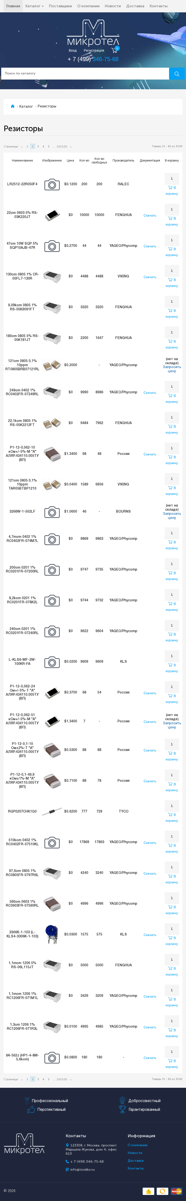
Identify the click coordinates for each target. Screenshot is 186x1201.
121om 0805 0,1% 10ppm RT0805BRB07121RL (22, 365)
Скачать (150, 215)
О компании (88, 6)
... (54, 146)
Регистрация (94, 50)
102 (64, 146)
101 (59, 146)
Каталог (26, 106)
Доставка (135, 6)
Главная (14, 5)
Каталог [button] (33, 6)
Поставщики (60, 6)
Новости (113, 6)
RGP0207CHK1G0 (22, 811)
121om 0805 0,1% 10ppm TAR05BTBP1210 (22, 485)
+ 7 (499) (93, 59)
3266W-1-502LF (22, 511)
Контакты (159, 6)
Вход (73, 50)
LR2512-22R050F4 (22, 184)
